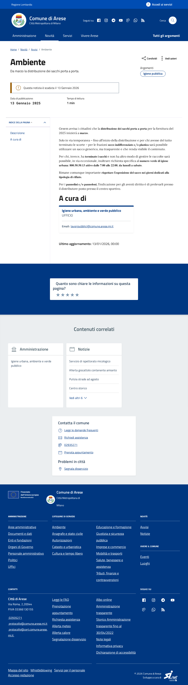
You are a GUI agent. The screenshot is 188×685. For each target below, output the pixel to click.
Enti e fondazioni (20, 540)
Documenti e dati (20, 533)
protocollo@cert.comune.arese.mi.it (27, 632)
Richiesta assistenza (66, 619)
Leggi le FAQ (60, 599)
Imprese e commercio (111, 546)
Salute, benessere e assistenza (109, 563)
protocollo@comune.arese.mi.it (27, 623)
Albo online (104, 599)
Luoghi (145, 563)
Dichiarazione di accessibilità (116, 652)
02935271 (15, 618)
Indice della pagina (19, 122)
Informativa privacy (109, 645)
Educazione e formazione (113, 527)
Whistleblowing (41, 670)
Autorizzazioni (62, 540)
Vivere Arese (89, 35)
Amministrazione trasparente (108, 609)
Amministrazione (24, 35)
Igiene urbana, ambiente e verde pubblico (91, 210)
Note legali (103, 639)
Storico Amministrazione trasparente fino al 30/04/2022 (113, 626)
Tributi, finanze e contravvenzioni (107, 576)
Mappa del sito (18, 670)
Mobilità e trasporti (109, 553)
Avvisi (144, 527)
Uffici (11, 566)
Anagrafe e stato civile (67, 533)
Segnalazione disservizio (69, 639)
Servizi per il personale (69, 670)
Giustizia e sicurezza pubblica (110, 537)
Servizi (67, 35)
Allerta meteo (61, 626)
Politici (12, 560)
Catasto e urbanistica (66, 546)
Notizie (145, 533)
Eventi (144, 556)
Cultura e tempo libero (67, 553)
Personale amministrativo (26, 553)
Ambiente (59, 527)
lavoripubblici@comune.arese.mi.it (92, 226)
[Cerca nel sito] (173, 20)
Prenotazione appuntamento (62, 609)
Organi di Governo (20, 546)
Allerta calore (61, 632)
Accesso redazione (21, 675)
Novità (49, 35)
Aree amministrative (22, 527)
